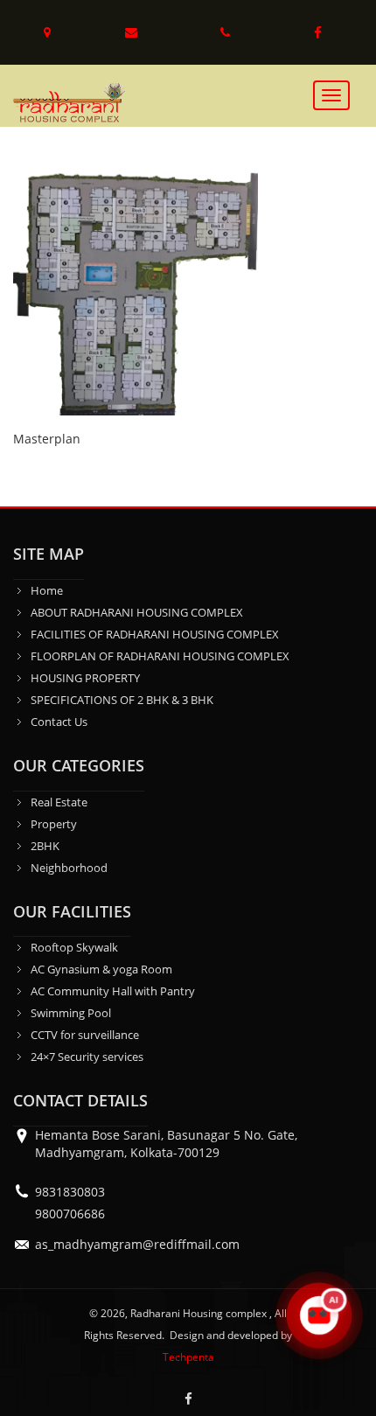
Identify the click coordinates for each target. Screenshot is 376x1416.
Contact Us (59, 721)
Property (54, 824)
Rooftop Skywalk (74, 947)
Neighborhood (69, 867)
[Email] (133, 32)
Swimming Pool (71, 1013)
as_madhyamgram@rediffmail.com (137, 1244)
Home (47, 590)
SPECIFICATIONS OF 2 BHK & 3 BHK (122, 700)
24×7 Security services (87, 1056)
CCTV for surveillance (85, 1035)
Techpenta (188, 1357)
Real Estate (59, 802)
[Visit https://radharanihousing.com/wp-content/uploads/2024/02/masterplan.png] (135, 291)
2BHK (45, 846)
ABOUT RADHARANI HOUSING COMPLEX (137, 612)
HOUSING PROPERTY (85, 678)
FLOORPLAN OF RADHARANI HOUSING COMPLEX (160, 656)
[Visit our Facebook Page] (318, 32)
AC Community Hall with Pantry (113, 991)
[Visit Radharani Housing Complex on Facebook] (188, 1398)
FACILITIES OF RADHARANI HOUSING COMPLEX (155, 634)
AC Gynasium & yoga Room (101, 969)
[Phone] (227, 32)
